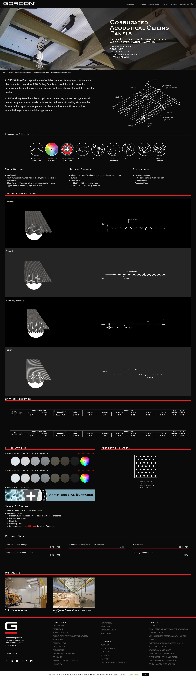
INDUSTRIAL (106, 633)
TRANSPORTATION (60, 633)
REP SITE (104, 659)
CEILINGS (153, 626)
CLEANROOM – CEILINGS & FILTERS (164, 657)
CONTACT (105, 652)
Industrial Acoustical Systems (23, 72)
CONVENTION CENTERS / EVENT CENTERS (70, 636)
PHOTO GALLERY (119, 57)
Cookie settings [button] (134, 675)
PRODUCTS (130, 4)
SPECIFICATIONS (120, 52)
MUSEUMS (105, 626)
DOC (181, 547)
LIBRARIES (57, 664)
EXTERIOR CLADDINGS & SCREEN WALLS (166, 643)
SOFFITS (152, 640)
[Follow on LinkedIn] (12, 661)
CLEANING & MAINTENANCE (126, 54)
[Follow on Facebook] (7, 661)
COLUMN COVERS (156, 633)
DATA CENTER (59, 647)
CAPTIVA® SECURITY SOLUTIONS (163, 661)
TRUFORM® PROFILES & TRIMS (162, 664)
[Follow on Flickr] (22, 661)
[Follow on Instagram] (31, 661)
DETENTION (58, 629)
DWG (52, 547)
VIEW (122, 547)
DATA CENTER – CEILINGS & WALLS (164, 654)
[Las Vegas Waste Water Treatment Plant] (74, 593)
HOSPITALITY (106, 623)
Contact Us (12, 653)
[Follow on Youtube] (17, 661)
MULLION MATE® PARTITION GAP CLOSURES (167, 636)
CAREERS (174, 4)
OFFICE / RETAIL (59, 643)
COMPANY (165, 4)
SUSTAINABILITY (108, 648)
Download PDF (86, 453)
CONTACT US (184, 4)
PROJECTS (142, 4)
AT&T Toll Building (16, 610)
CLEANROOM (58, 650)
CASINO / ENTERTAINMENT (64, 654)
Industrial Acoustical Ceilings (41, 72)
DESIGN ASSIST (154, 4)
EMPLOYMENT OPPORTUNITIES (114, 662)
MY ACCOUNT (106, 655)
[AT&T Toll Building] (26, 593)
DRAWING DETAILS (120, 47)
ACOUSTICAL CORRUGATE (160, 650)
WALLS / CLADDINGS (157, 647)
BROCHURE (116, 49)
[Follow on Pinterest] (26, 661)
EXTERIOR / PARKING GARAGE (65, 661)
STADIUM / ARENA (108, 630)
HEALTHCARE (58, 626)
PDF (58, 547)
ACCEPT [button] (145, 674)
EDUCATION (58, 640)
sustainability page (29, 526)
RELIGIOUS (57, 657)
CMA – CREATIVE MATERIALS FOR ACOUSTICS (168, 629)
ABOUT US (105, 645)
